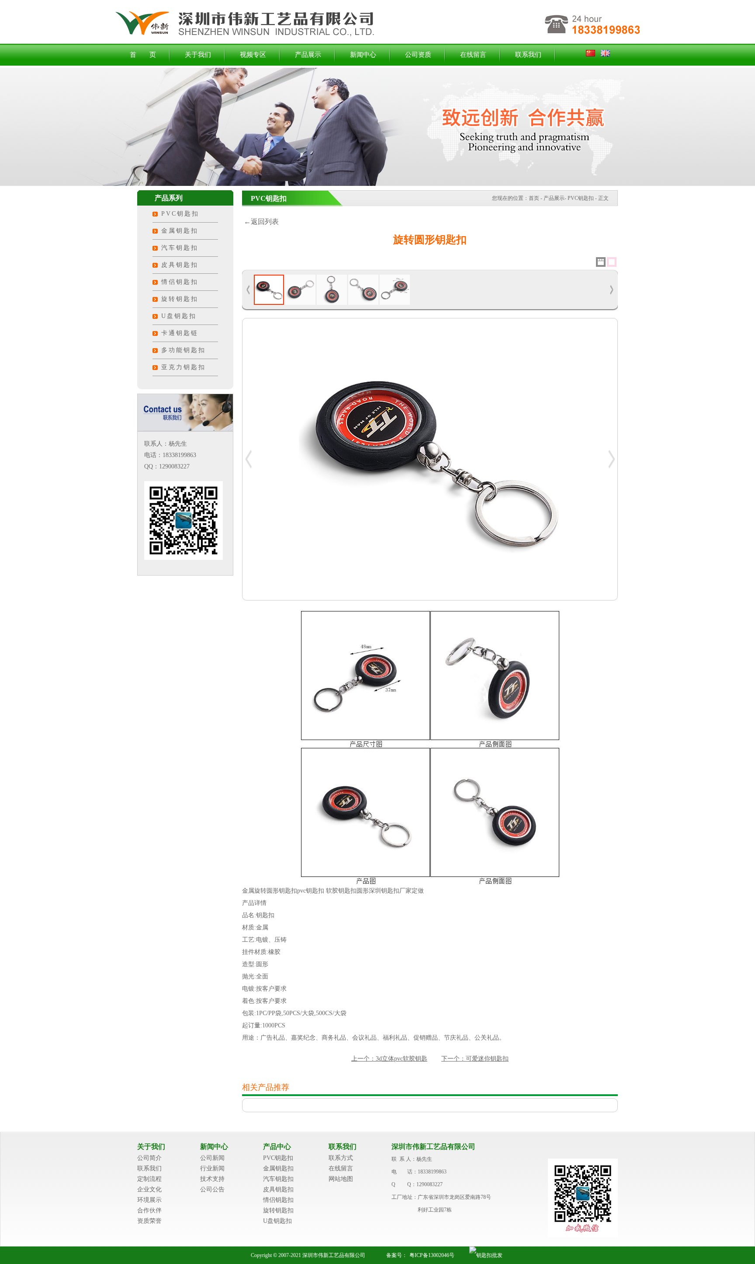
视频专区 (253, 54)
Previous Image (248, 459)
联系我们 (528, 54)
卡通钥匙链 (179, 333)
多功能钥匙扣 (183, 350)
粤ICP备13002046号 (431, 1255)
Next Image (611, 459)
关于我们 (198, 54)
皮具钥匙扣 (179, 265)
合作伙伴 (149, 1210)
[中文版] (592, 55)
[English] (605, 55)
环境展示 (149, 1200)
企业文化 (149, 1189)
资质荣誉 (149, 1221)
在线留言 (473, 54)
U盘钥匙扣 (179, 316)
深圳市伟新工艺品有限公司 (433, 1146)
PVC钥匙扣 (180, 213)
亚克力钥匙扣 (183, 367)
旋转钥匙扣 (179, 299)
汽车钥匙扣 (179, 247)
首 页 (143, 54)
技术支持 (212, 1179)
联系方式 (341, 1158)
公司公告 (212, 1189)
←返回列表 (260, 221)
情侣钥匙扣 (179, 282)
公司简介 (149, 1158)
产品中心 (277, 1146)
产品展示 (308, 54)
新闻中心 (363, 54)
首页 (534, 198)
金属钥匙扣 (179, 230)
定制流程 (149, 1179)
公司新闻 (212, 1158)
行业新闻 (212, 1168)
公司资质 (418, 54)
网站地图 (341, 1179)
